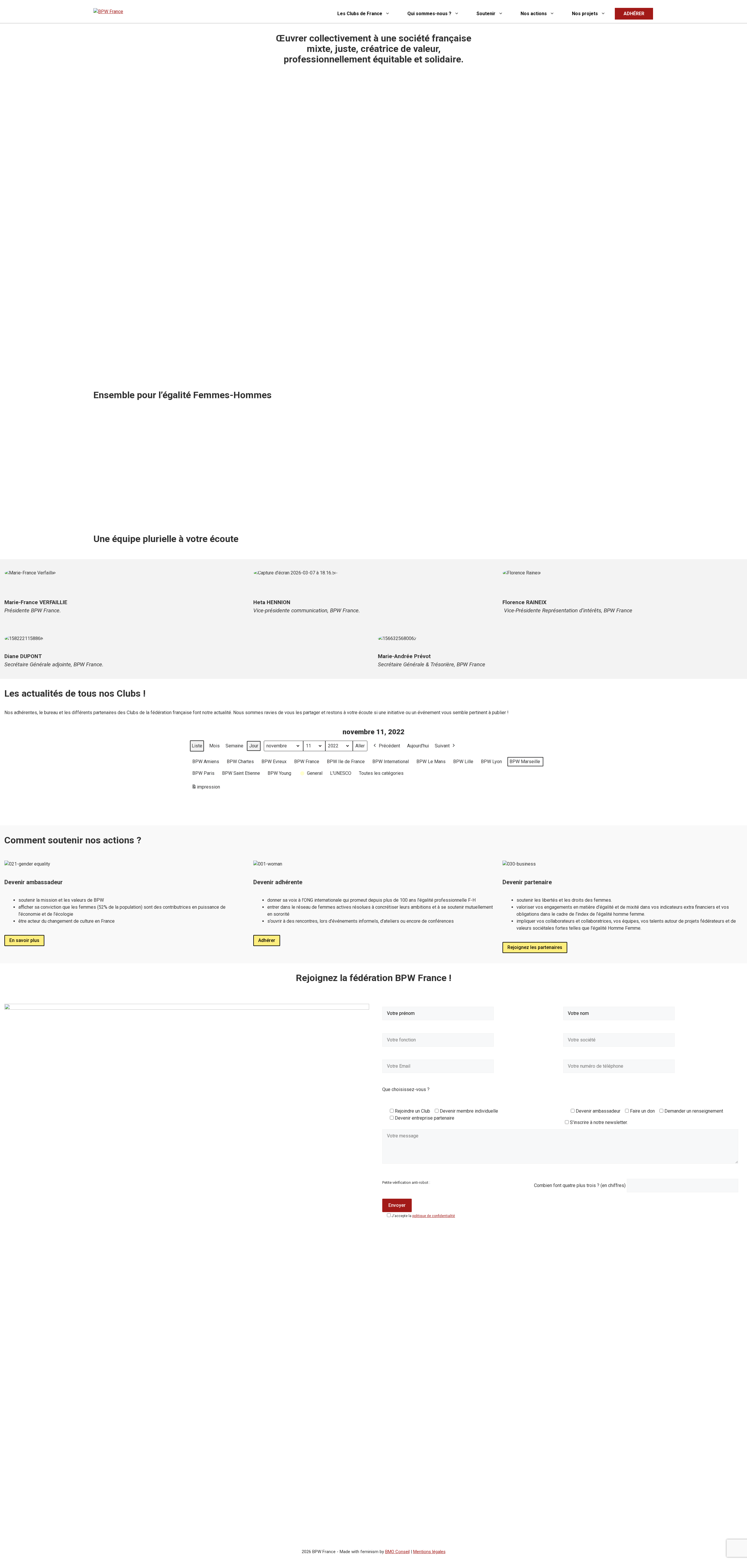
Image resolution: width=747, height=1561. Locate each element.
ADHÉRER (634, 13)
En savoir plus (24, 940)
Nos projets (585, 13)
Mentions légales (429, 1551)
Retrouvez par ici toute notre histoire (137, 509)
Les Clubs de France (359, 13)
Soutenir (486, 13)
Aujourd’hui (418, 746)
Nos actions (534, 13)
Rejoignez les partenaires (534, 947)
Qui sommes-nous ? (429, 13)
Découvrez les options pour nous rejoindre (429, 503)
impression (205, 788)
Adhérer (266, 940)
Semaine (234, 746)
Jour (253, 746)
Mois (214, 746)
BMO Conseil (397, 1551)
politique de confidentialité (433, 1216)
